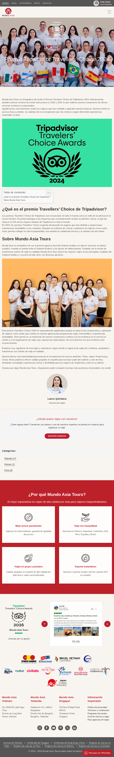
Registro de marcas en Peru (27, 746)
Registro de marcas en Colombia (94, 746)
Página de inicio (8, 85)
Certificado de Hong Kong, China (69, 743)
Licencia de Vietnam (13, 743)
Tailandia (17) (10, 458)
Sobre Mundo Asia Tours (14, 200)
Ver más (76, 641)
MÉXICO (37, 3)
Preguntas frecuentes (97, 713)
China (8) (8, 470)
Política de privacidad (97, 707)
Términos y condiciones (98, 710)
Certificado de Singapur (38, 743)
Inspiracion (21, 85)
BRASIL (14, 3)
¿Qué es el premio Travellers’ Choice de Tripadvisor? (27, 197)
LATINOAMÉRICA (25, 3)
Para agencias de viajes (98, 719)
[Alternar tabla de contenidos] (47, 193)
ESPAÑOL (5, 3)
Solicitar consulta (57, 436)
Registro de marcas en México (59, 746)
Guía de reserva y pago (98, 716)
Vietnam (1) (9, 464)
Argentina (47, 3)
